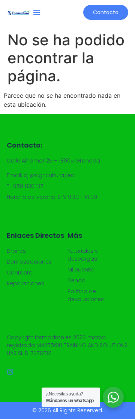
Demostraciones (29, 261)
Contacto (20, 272)
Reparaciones (25, 283)
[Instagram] (10, 371)
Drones (16, 251)
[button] (36, 12)
